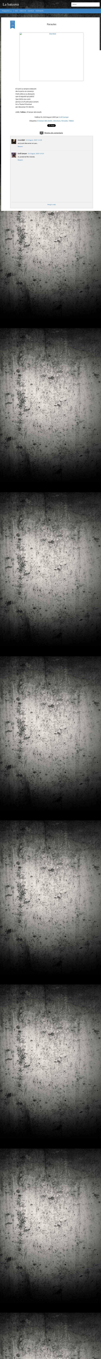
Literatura (56, 121)
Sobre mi (23, 11)
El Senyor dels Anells (44, 121)
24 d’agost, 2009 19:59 (36, 154)
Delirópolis (39, 11)
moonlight (21, 140)
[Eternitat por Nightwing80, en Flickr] (51, 34)
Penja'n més (51, 205)
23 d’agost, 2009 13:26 (34, 140)
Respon (20, 146)
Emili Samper (64, 117)
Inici (16, 11)
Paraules (51, 24)
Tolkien (71, 121)
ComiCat (31, 11)
